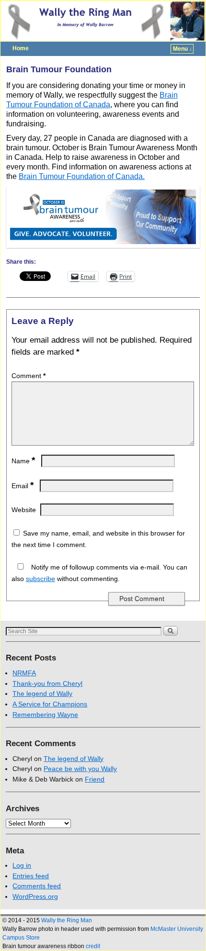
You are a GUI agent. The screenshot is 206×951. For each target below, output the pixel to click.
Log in (21, 865)
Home (20, 48)
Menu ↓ (182, 48)
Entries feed (30, 876)
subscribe (40, 578)
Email (22, 486)
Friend (94, 779)
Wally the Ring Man (66, 920)
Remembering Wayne (45, 714)
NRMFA (24, 673)
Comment (28, 376)
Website (23, 510)
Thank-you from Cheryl (47, 683)
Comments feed (36, 886)
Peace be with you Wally (80, 768)
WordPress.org (35, 896)
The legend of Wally (42, 693)
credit (93, 946)
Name (23, 461)
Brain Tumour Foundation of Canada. (82, 176)
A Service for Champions (49, 704)
